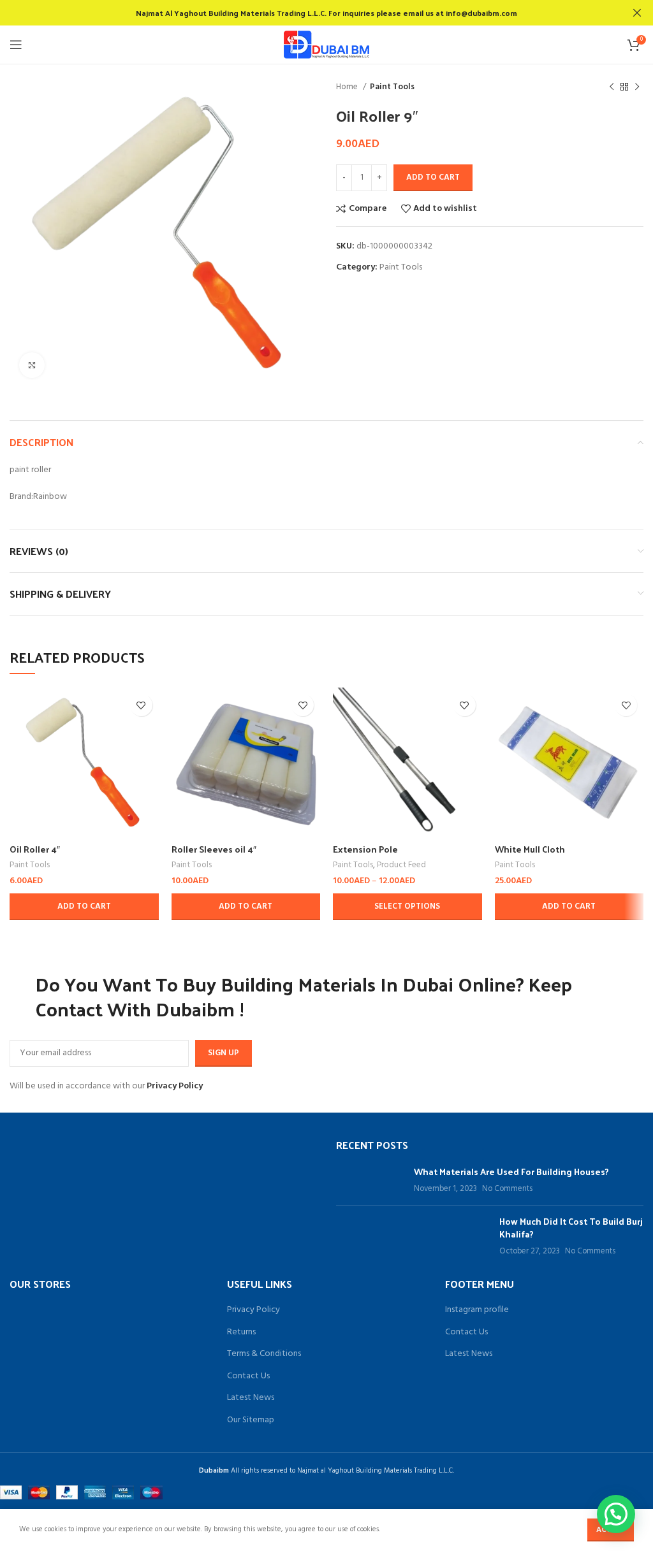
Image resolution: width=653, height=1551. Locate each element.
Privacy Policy (175, 1086)
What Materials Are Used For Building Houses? (511, 1171)
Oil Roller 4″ (35, 849)
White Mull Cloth (530, 849)
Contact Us (248, 1376)
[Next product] (637, 87)
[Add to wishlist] (141, 705)
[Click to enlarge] (32, 365)
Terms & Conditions (264, 1354)
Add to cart (433, 177)
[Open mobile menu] (16, 44)
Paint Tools (392, 87)
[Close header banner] (637, 12)
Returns (241, 1332)
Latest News (250, 1398)
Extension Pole (365, 849)
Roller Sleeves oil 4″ (214, 849)
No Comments (507, 1189)
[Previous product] (611, 87)
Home (348, 87)
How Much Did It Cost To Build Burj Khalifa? (571, 1227)
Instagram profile (477, 1310)
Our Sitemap (250, 1420)
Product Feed (401, 865)
